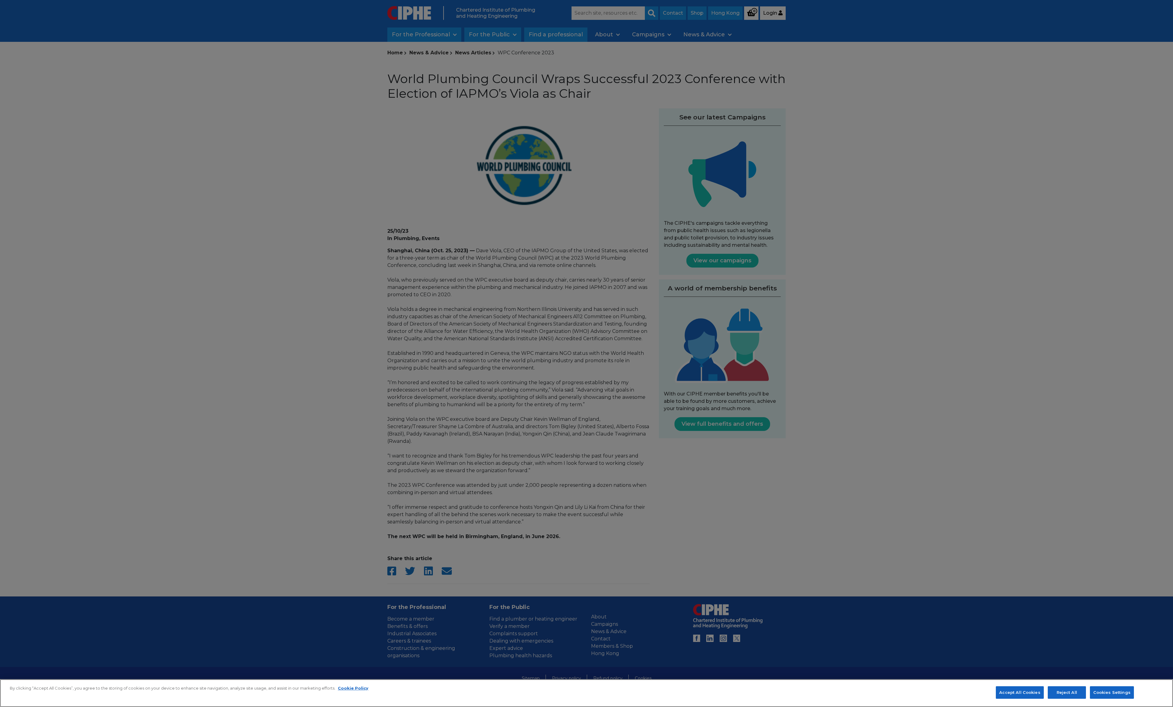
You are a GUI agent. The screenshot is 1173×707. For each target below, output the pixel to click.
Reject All (1067, 692)
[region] (586, 693)
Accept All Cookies (1019, 692)
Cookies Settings (1112, 692)
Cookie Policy (353, 688)
